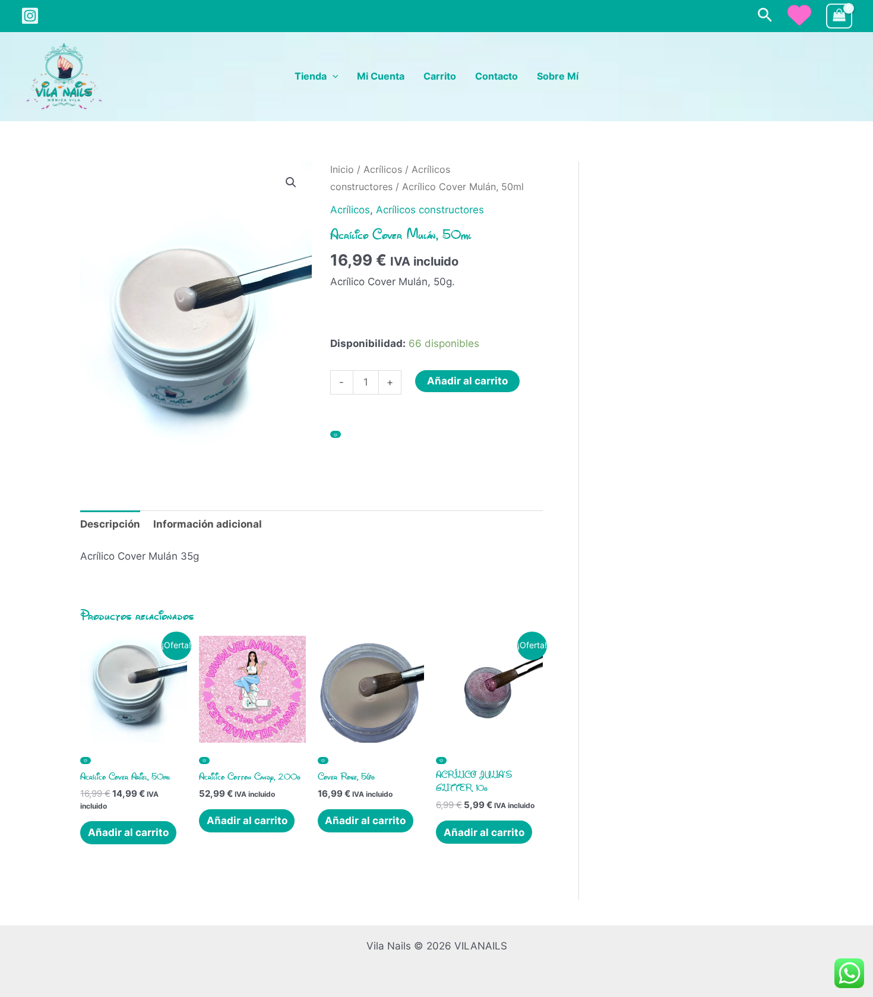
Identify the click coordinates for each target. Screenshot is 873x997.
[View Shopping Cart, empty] (839, 16)
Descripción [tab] (110, 524)
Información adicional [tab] (207, 524)
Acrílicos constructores (430, 210)
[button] (765, 16)
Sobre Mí (557, 77)
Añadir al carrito (467, 381)
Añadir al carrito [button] (128, 832)
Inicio (342, 169)
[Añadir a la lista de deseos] (335, 434)
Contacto (496, 77)
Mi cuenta (380, 77)
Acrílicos (382, 169)
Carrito (439, 77)
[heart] (799, 15)
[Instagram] (30, 16)
